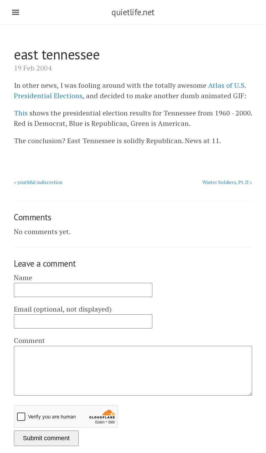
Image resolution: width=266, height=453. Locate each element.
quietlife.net (133, 12)
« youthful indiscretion (38, 182)
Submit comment (46, 438)
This (21, 113)
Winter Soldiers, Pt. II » (227, 182)
